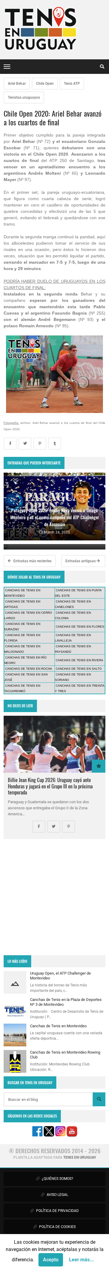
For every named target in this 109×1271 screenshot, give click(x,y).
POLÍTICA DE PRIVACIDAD (57, 1211)
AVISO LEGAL (57, 1195)
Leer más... (81, 1260)
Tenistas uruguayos (24, 97)
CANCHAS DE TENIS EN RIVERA (79, 660)
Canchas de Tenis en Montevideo (58, 1026)
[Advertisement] (54, 897)
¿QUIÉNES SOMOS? (57, 1179)
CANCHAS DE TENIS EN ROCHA (28, 668)
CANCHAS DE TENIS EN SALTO (79, 668)
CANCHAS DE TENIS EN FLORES (80, 626)
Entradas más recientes (31, 561)
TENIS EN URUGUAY (79, 1157)
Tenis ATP (72, 83)
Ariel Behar (17, 83)
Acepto (50, 1260)
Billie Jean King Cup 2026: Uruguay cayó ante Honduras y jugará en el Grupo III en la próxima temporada (50, 786)
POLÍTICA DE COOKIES (57, 1227)
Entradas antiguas (81, 561)
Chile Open (45, 83)
